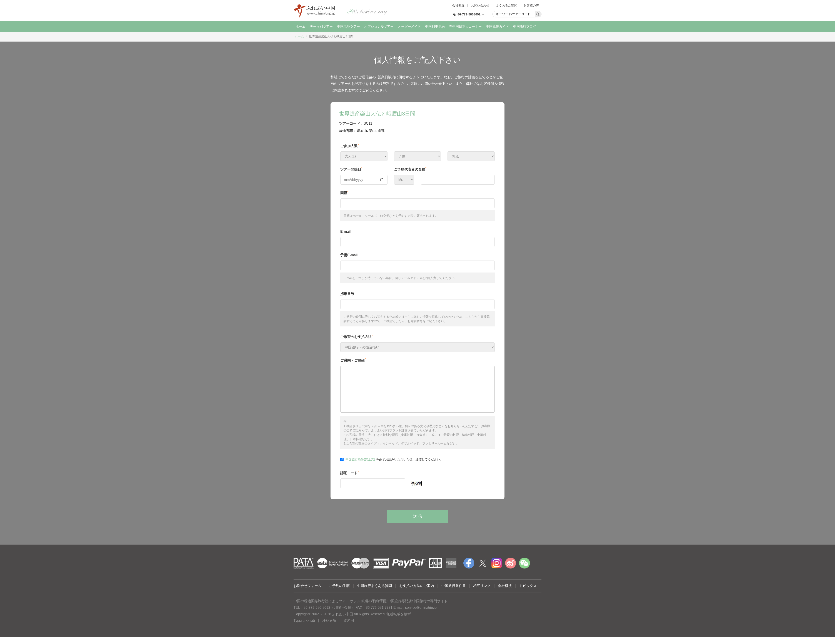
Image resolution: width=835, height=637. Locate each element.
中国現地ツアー (348, 26)
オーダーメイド (409, 26)
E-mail (346, 231)
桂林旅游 (329, 620)
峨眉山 (362, 130)
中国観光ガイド (497, 26)
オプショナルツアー (379, 26)
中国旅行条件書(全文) (360, 459)
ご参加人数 (349, 145)
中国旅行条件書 (453, 586)
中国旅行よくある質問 (374, 586)
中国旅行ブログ (524, 26)
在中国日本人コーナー (465, 26)
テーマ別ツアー (321, 26)
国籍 (344, 192)
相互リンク (482, 586)
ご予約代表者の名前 (410, 169)
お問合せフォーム (307, 586)
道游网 (349, 620)
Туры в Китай (304, 620)
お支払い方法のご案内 (416, 586)
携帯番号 (347, 294)
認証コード (349, 472)
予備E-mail (349, 254)
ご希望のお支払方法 (356, 336)
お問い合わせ (480, 5)
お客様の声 (531, 5)
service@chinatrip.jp (421, 607)
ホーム (301, 26)
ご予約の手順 (339, 586)
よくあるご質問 (506, 5)
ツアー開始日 (351, 169)
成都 (380, 130)
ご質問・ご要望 (353, 360)
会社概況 (458, 5)
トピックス (528, 586)
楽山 (372, 130)
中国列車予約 (435, 26)
